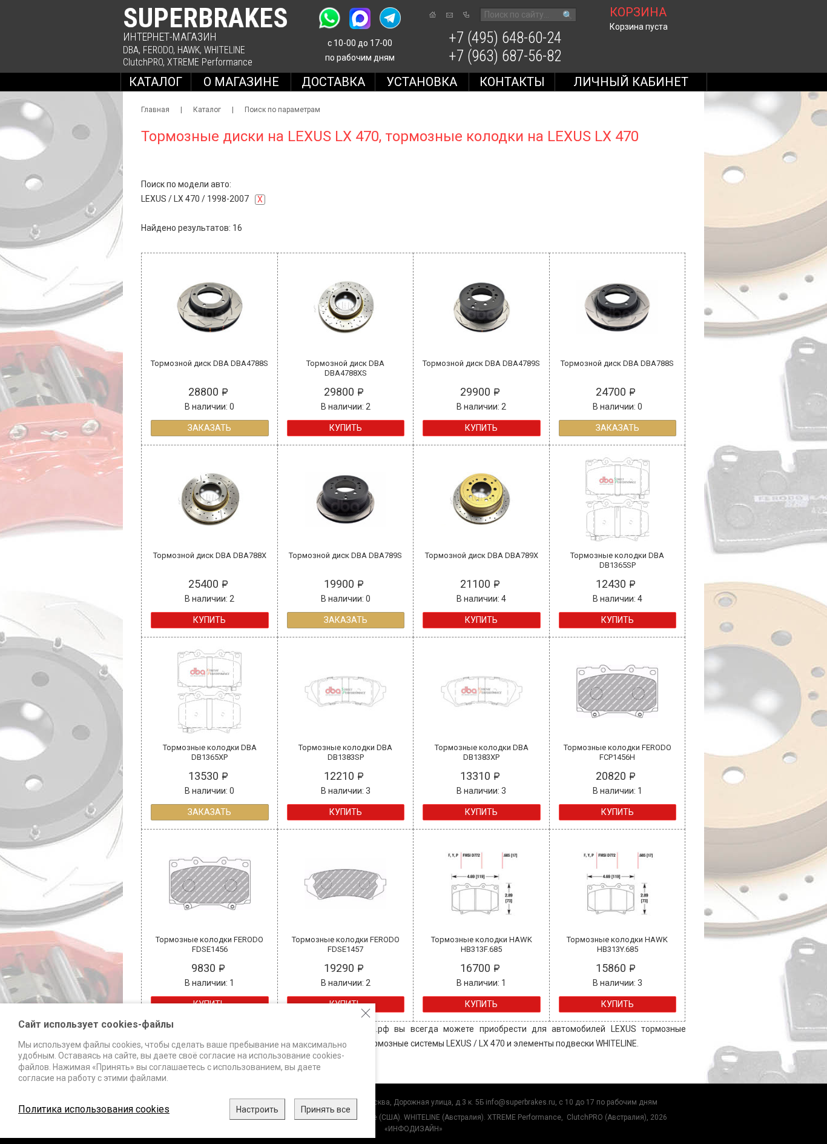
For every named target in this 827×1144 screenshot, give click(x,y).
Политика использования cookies (94, 1109)
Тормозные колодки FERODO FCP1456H (617, 752)
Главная (155, 109)
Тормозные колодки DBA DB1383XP (482, 752)
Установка (421, 82)
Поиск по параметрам (282, 109)
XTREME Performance (209, 62)
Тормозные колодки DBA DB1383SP (345, 752)
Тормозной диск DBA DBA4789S (481, 363)
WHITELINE (224, 50)
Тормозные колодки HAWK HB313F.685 (481, 944)
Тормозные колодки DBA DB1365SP (617, 560)
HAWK (188, 50)
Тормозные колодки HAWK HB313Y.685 (617, 944)
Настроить (257, 1109)
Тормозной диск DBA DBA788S (617, 363)
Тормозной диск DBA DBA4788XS (345, 368)
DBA (131, 50)
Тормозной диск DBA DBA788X (209, 555)
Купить (345, 428)
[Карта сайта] (466, 15)
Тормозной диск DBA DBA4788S (209, 363)
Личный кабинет (630, 82)
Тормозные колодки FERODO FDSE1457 (346, 944)
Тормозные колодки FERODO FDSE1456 (209, 944)
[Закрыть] (365, 1013)
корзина (638, 12)
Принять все (326, 1109)
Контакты (512, 82)
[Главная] (432, 15)
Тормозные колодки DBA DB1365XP (210, 752)
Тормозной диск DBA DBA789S (345, 555)
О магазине (241, 82)
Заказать (209, 428)
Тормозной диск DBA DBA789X (481, 555)
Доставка (333, 82)
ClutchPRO (143, 62)
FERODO (158, 50)
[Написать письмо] (449, 15)
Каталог (155, 82)
